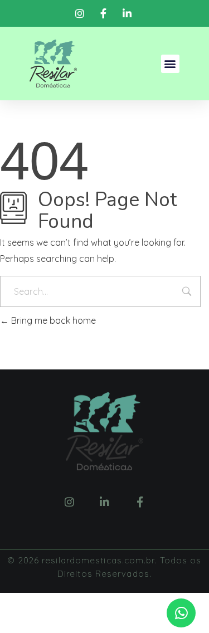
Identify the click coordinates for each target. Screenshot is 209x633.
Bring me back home (52, 320)
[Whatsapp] (181, 612)
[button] (170, 64)
